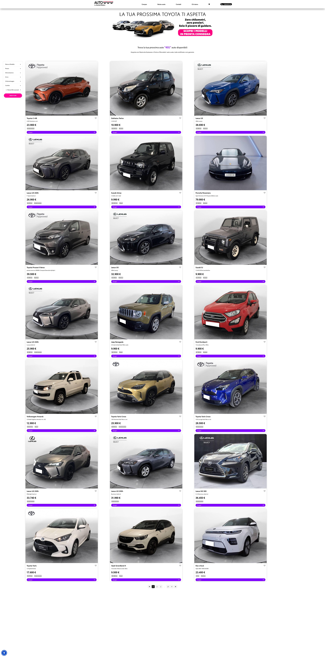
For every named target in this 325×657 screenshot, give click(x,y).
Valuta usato (161, 4)
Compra (144, 4)
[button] (4, 652)
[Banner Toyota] (162, 24)
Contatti (178, 4)
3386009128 (227, 4)
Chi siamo (195, 4)
